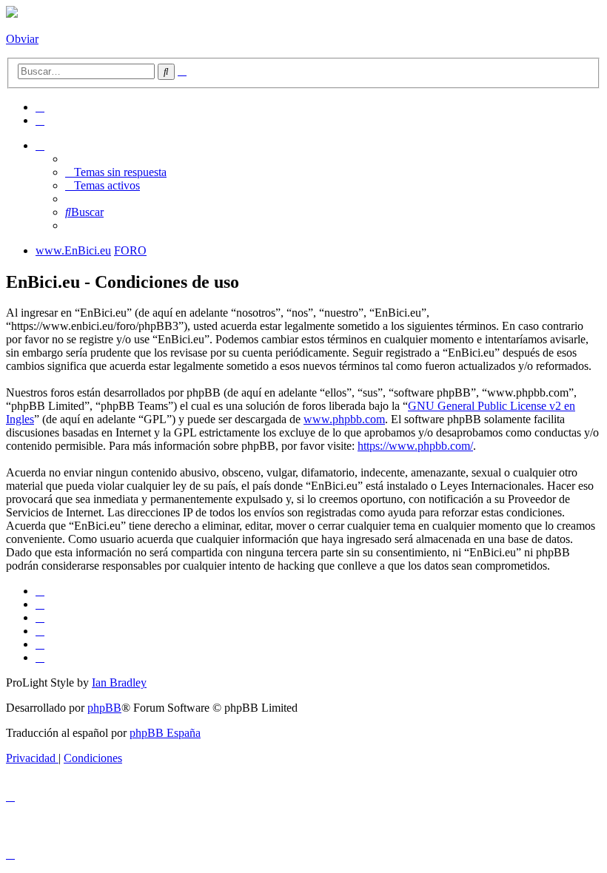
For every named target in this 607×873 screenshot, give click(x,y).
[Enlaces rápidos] (40, 145)
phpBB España (165, 733)
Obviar (22, 39)
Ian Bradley (119, 682)
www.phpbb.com (344, 419)
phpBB (104, 707)
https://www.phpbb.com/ (415, 445)
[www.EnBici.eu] (12, 13)
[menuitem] (40, 107)
